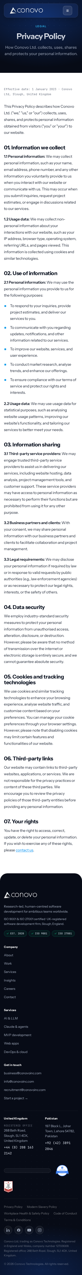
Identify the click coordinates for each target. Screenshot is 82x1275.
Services (10, 972)
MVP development (17, 1035)
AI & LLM (11, 1018)
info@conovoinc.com (19, 1081)
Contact (10, 997)
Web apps (11, 1043)
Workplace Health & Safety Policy (26, 1213)
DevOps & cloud (16, 1052)
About (8, 955)
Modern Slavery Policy (42, 1207)
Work (8, 963)
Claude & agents (16, 1027)
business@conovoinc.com (22, 1073)
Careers (9, 989)
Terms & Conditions (17, 1220)
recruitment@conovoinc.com (24, 1090)
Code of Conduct (65, 1213)
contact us (24, 850)
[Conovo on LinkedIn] (8, 1230)
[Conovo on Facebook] (18, 1230)
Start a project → (16, 1098)
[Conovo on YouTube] (29, 1230)
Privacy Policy (13, 1207)
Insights (10, 980)
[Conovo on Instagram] (39, 1230)
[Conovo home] (26, 10)
